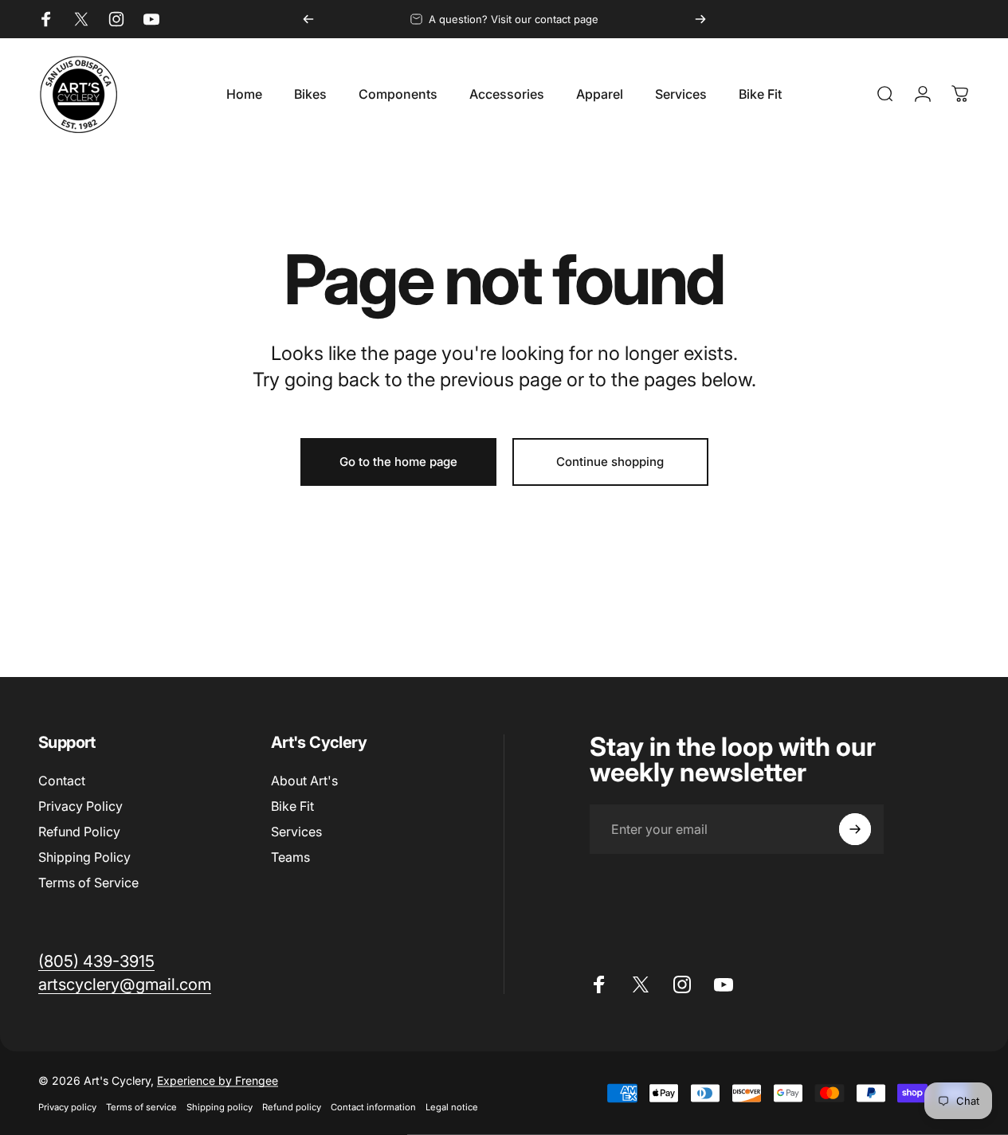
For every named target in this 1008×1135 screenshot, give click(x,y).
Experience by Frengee (217, 1080)
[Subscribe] (855, 829)
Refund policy (291, 1107)
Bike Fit (292, 806)
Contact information (373, 1107)
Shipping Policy (84, 857)
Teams (290, 857)
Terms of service (141, 1107)
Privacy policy (67, 1107)
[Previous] (308, 19)
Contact (61, 781)
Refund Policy (79, 832)
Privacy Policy (80, 806)
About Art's (304, 781)
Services (296, 832)
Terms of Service (88, 882)
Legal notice (452, 1107)
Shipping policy (219, 1107)
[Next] (700, 19)
